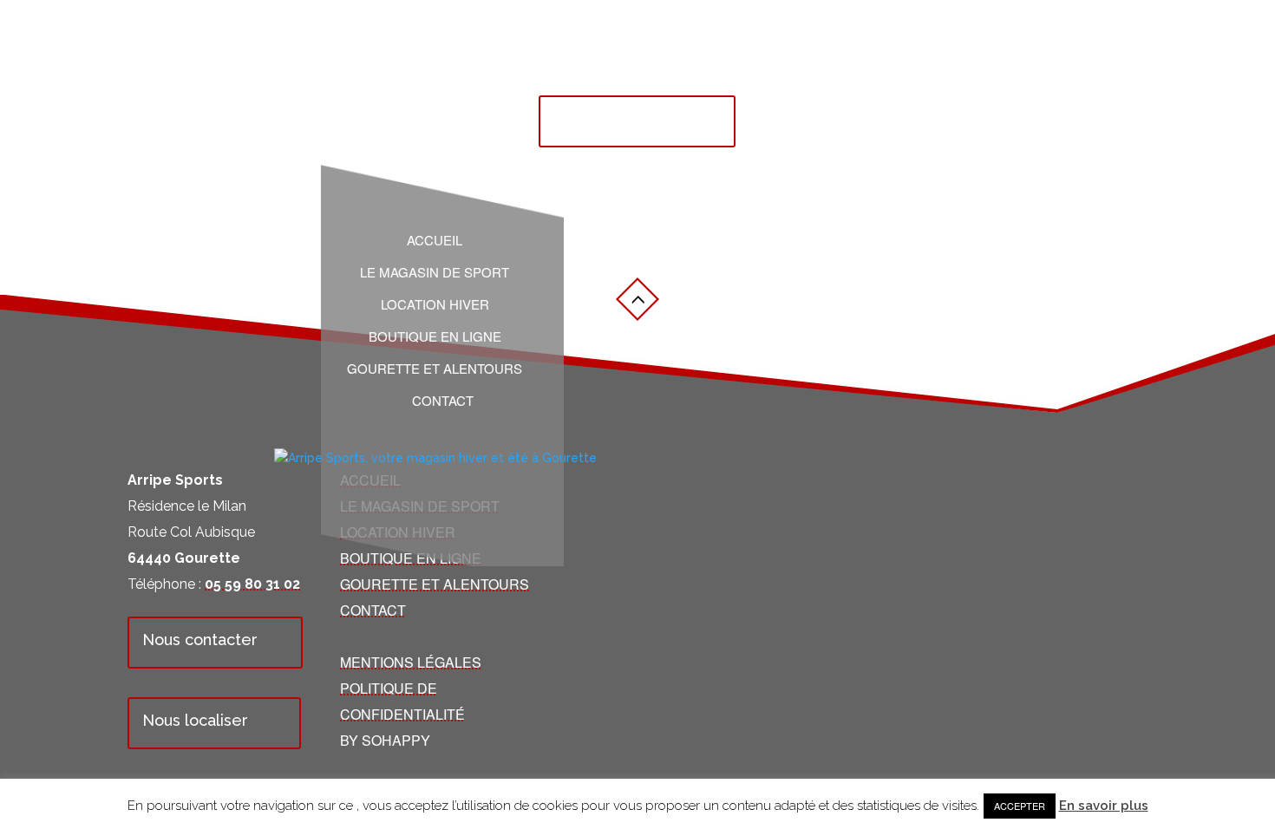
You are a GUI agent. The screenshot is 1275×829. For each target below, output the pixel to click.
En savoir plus (1103, 805)
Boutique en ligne (435, 336)
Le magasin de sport (434, 272)
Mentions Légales (410, 662)
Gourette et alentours (434, 368)
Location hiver (435, 304)
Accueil (434, 240)
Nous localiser (195, 720)
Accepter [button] (1019, 806)
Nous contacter (200, 639)
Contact (443, 401)
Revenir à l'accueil (621, 118)
